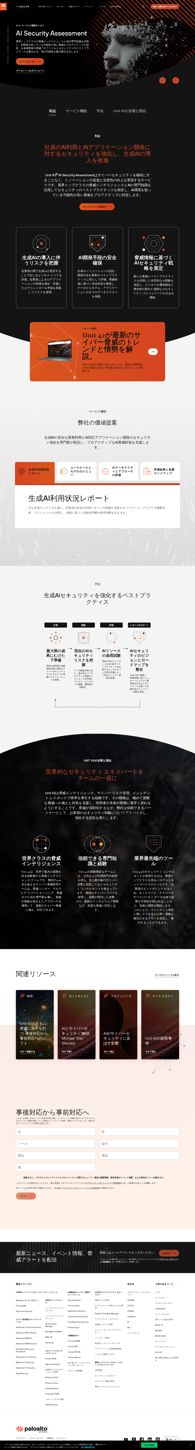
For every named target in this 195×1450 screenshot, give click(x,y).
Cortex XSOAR (74, 1352)
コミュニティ (160, 1298)
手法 (100, 111)
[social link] (126, 1440)
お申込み (166, 1253)
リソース (102, 7)
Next (175, 80)
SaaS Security (22, 1373)
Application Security (76, 1311)
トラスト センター (36, 1438)
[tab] (8, 29)
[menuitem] (26, 6)
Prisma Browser (52, 1388)
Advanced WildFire (24, 1338)
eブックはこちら (27, 61)
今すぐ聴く (67, 1051)
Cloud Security (74, 1300)
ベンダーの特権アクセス (104, 1354)
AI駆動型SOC (73, 1336)
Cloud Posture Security (78, 1317)
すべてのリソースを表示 (167, 975)
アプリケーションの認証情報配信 (108, 1349)
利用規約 (117, 1183)
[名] (56, 1133)
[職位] (56, 1157)
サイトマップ (160, 1341)
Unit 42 (158, 1352)
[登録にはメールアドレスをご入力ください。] (127, 1254)
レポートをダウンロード (153, 351)
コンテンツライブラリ (164, 1303)
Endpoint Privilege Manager (107, 1314)
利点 (52, 111)
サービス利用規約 (92, 1188)
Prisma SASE (50, 1359)
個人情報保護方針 (88, 1447)
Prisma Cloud (73, 1327)
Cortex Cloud (73, 1306)
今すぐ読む (109, 1051)
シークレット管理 (102, 1338)
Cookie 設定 (149, 1445)
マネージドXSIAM (75, 1371)
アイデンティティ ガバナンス (106, 1319)
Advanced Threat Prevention (28, 1327)
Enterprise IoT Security (26, 1357)
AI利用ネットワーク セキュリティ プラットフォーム (36, 1292)
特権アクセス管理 (102, 1300)
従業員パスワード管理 (104, 1324)
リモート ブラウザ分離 (54, 1399)
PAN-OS (48, 1337)
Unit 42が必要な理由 (129, 111)
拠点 (129, 1327)
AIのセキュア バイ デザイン (27, 1300)
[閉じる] (191, 1445)
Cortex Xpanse (74, 1357)
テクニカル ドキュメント (165, 1347)
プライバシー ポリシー (72, 1188)
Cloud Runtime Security (78, 1322)
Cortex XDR (73, 1346)
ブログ (158, 1292)
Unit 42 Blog (116, 7)
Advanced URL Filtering (26, 1333)
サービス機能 (76, 111)
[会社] (139, 1145)
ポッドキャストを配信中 (95, 207)
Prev (162, 80)
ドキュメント (61, 1438)
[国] (56, 1168)
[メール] (56, 1145)
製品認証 (158, 1331)
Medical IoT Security (25, 1362)
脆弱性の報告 (160, 1336)
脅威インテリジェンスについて (107, 1387)
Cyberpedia (160, 1309)
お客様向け (131, 1317)
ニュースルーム (133, 1333)
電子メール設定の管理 (164, 1320)
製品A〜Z (159, 1325)
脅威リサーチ (74, 7)
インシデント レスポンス (105, 1376)
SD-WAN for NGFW (53, 1332)
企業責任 (130, 1311)
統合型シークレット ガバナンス (107, 1343)
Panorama (49, 1343)
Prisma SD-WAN (52, 1394)
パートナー (89, 7)
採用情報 (130, 1300)
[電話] (139, 1157)
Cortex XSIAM (74, 1341)
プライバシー (21, 1438)
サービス (60, 7)
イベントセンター (162, 1314)
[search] (143, 6)
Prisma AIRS (21, 1306)
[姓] (139, 1133)
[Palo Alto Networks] (24, 6)
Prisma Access (51, 1383)
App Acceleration (52, 1364)
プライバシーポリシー (97, 1183)
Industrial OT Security (25, 1368)
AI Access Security (24, 1311)
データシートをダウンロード (30, 70)
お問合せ (23, 1196)
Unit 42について (45, 7)
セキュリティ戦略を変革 (104, 1381)
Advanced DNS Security (26, 1344)
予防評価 (98, 1370)
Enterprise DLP (51, 1377)
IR (128, 1322)
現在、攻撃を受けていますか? (165, 7)
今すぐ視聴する (27, 1051)
